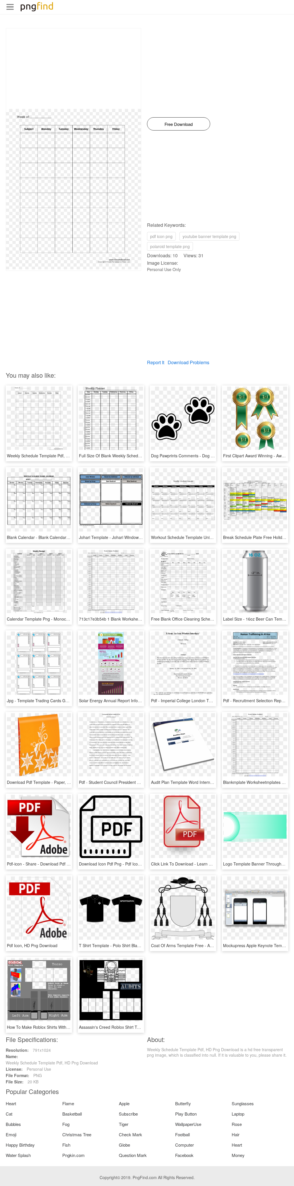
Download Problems (188, 362)
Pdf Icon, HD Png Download (32, 945)
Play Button (186, 1114)
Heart (11, 1103)
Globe (124, 1145)
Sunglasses (243, 1103)
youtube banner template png (209, 236)
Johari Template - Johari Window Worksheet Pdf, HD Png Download (140, 537)
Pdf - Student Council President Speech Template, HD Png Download (141, 782)
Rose (237, 1124)
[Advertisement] (73, 68)
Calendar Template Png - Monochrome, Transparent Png (59, 619)
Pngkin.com (73, 1155)
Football (182, 1134)
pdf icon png (161, 236)
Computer (184, 1145)
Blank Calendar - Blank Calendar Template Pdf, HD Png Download (67, 537)
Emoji (11, 1134)
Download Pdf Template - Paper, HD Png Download (53, 782)
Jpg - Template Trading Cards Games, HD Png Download (59, 700)
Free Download (179, 124)
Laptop (238, 1114)
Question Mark (133, 1155)
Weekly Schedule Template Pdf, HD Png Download (53, 455)
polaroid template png (170, 246)
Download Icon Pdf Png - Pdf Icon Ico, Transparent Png (129, 864)
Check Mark (130, 1134)
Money (238, 1155)
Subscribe (128, 1114)
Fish (66, 1145)
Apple (124, 1103)
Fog (65, 1124)
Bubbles (13, 1124)
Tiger (123, 1124)
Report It (155, 362)
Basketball (72, 1114)
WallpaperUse (188, 1124)
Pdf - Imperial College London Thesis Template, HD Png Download (211, 700)
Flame (68, 1103)
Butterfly (183, 1103)
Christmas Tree (76, 1134)
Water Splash (18, 1155)
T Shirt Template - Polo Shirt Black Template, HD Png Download (137, 945)
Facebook (184, 1155)
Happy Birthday (20, 1145)
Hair (235, 1134)
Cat (9, 1114)
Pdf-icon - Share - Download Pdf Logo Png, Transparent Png (62, 864)
